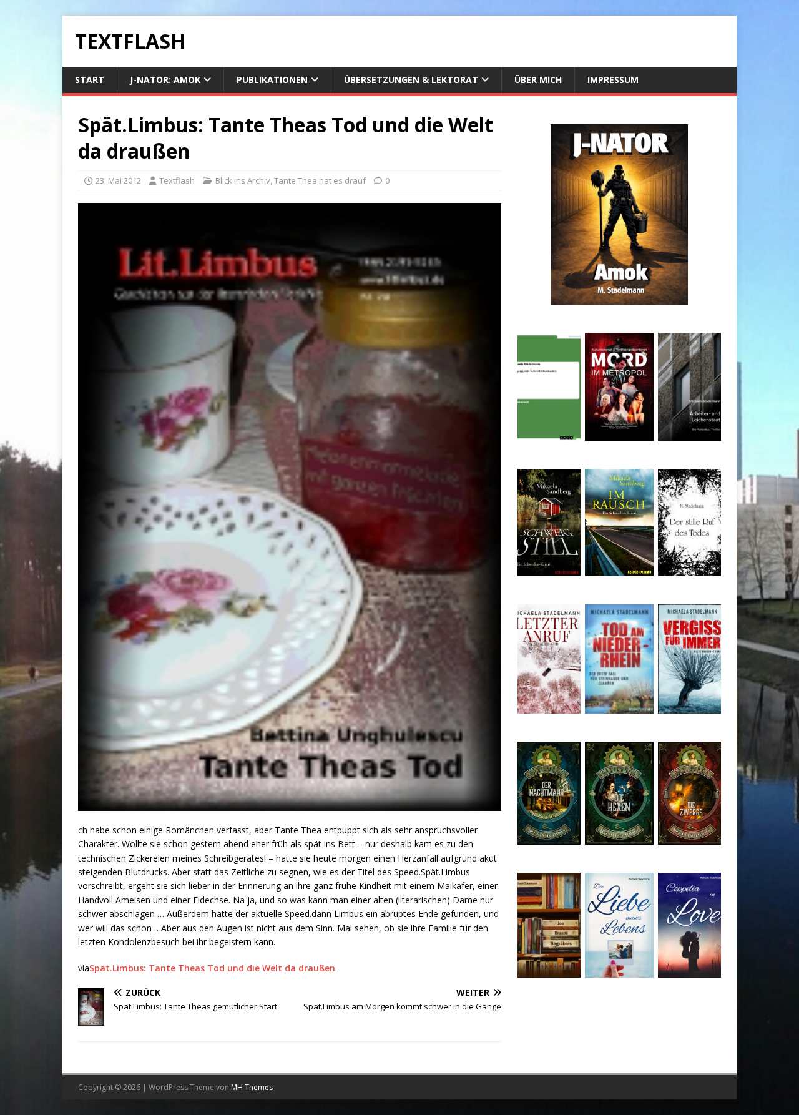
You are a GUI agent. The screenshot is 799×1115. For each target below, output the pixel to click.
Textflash (177, 180)
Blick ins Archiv (242, 180)
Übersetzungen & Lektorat (411, 80)
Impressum (613, 80)
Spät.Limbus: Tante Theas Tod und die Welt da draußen (212, 968)
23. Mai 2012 (118, 180)
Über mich (538, 80)
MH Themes (252, 1087)
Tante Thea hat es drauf (320, 180)
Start (89, 80)
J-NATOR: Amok (165, 80)
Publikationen (272, 80)
